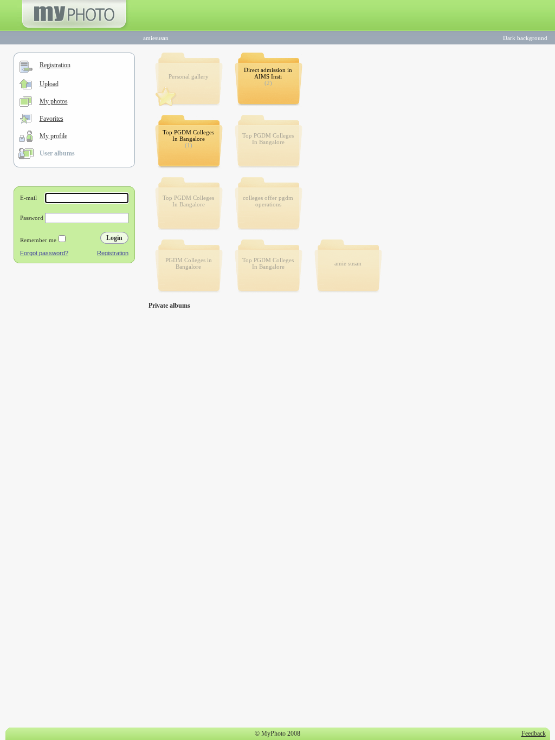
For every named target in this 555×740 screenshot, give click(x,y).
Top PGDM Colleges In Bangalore (188, 135)
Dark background (525, 38)
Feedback (533, 733)
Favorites (51, 118)
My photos (54, 101)
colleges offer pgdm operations (268, 200)
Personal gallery (189, 76)
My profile (53, 136)
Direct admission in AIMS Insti (268, 73)
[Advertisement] (74, 338)
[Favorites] (25, 121)
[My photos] (26, 104)
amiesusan (156, 38)
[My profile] (26, 140)
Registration (55, 65)
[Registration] (26, 71)
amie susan (348, 263)
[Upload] (26, 87)
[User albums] (26, 157)
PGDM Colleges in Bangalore (188, 263)
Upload (49, 84)
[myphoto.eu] (74, 29)
